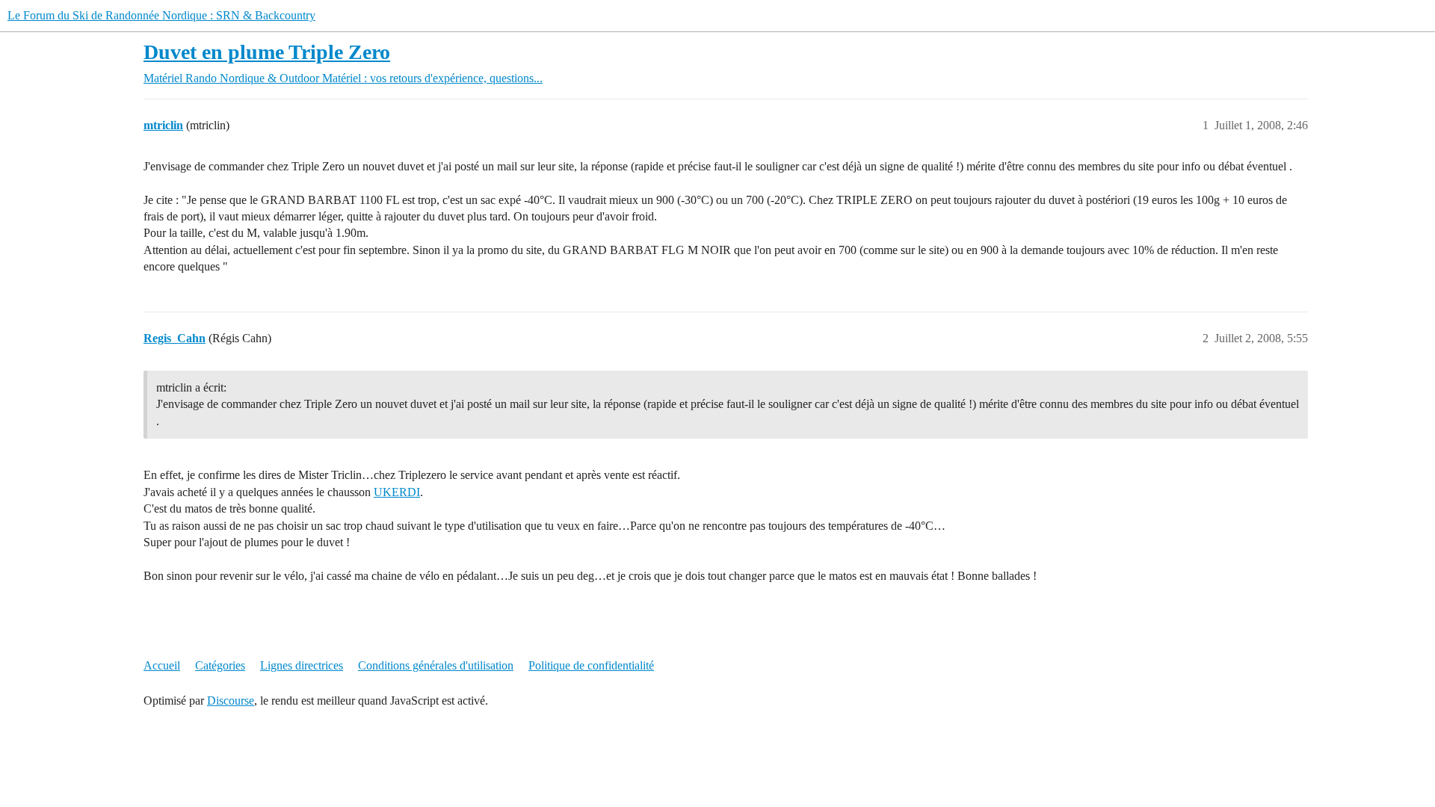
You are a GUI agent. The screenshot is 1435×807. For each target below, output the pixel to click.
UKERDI (397, 492)
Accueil (162, 665)
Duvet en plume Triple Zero (267, 52)
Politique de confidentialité (591, 665)
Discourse (230, 700)
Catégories (220, 665)
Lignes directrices (301, 665)
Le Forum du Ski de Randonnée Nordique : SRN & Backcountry (161, 15)
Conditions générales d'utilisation (435, 665)
